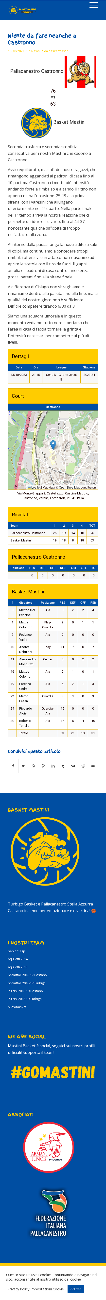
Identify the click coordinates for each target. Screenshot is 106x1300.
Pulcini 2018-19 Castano (25, 991)
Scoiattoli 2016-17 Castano (27, 975)
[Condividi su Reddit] (83, 766)
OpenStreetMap (69, 487)
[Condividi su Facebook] (13, 766)
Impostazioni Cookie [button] (47, 1289)
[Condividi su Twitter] (23, 766)
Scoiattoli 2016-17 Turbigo (27, 983)
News (35, 51)
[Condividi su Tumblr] (63, 766)
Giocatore (26, 602)
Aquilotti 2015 (18, 967)
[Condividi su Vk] (73, 766)
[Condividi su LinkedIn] (53, 766)
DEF (42, 568)
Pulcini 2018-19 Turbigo (25, 999)
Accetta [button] (76, 1288)
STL (84, 568)
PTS (32, 568)
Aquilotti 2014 (18, 959)
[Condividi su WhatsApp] (33, 766)
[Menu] (91, 5)
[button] (53, 445)
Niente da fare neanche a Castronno (42, 39)
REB (63, 568)
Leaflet (35, 487)
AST (73, 568)
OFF (52, 568)
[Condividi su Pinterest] (43, 766)
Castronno (53, 407)
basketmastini (59, 51)
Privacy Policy (18, 1289)
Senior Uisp (16, 951)
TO (93, 568)
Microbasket (17, 1007)
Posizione (17, 568)
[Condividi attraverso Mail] (93, 766)
